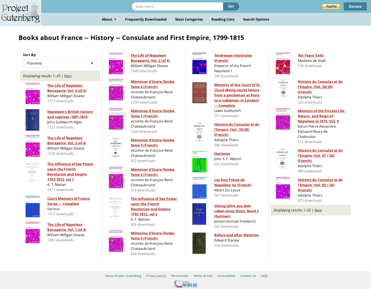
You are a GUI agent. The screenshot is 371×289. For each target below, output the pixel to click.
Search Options (256, 19)
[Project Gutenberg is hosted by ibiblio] (185, 286)
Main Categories (189, 19)
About (109, 19)
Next (67, 75)
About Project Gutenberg (123, 276)
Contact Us (248, 276)
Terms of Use (203, 276)
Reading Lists (222, 19)
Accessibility (226, 276)
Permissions (180, 276)
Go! (231, 6)
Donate (355, 6)
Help (264, 276)
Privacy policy (156, 276)
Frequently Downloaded (146, 19)
